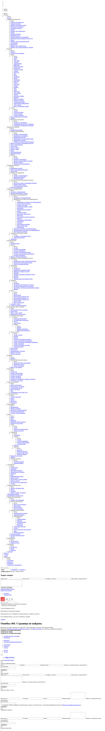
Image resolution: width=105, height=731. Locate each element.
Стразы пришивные (22, 441)
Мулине (16, 158)
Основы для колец (15, 376)
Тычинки (13, 491)
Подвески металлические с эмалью (23, 286)
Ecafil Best (16, 77)
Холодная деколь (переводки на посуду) (21, 38)
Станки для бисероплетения (18, 305)
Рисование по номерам (16, 26)
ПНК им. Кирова (18, 99)
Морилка (19, 520)
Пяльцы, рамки (14, 149)
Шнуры (16, 277)
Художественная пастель (17, 535)
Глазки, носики (18, 335)
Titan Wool (17, 91)
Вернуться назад (37, 629)
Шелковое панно (15, 35)
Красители (13, 401)
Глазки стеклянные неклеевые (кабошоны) (26, 342)
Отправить (4, 670)
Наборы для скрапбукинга (17, 31)
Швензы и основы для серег (22, 271)
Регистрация (8, 590)
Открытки (10, 551)
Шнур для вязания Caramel (21, 106)
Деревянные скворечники (24, 220)
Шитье (12, 417)
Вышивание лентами (20, 140)
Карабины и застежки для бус (22, 270)
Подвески (16, 283)
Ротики (16, 338)
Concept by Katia (18, 69)
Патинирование (21, 522)
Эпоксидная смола (15, 397)
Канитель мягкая (21, 454)
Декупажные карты (19, 237)
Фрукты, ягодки (15, 481)
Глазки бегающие (19, 346)
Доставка (6, 593)
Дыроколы (13, 469)
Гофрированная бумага (16, 476)
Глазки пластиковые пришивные (23, 340)
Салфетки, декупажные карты (22, 236)
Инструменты (14, 541)
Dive (15, 74)
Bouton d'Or (17, 68)
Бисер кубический (19, 302)
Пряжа (15, 57)
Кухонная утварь (21, 212)
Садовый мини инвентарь (21, 320)
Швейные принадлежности (18, 422)
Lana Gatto (17, 84)
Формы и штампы (15, 408)
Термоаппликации (19, 461)
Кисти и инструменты (20, 504)
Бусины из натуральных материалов (24, 254)
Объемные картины (16, 28)
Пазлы (12, 40)
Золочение (20, 523)
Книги (12, 548)
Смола (12, 398)
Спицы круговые (18, 112)
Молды (12, 399)
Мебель (19, 327)
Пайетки (16, 445)
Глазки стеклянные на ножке (22, 345)
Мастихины (17, 506)
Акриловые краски (19, 514)
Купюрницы (20, 227)
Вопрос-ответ (8, 595)
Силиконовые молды (16, 388)
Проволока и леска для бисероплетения (25, 261)
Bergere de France (18, 66)
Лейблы (12, 457)
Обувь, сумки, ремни (16, 312)
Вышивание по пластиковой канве (23, 138)
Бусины (16, 248)
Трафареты (13, 239)
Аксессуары (13, 146)
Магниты (13, 473)
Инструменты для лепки (17, 386)
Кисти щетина (18, 507)
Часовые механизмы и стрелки (19, 193)
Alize (15, 59)
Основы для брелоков (16, 373)
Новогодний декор (22, 225)
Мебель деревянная (22, 329)
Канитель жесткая (22, 451)
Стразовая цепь (21, 444)
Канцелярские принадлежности (26, 217)
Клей (11, 475)
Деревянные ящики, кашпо (24, 206)
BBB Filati (16, 65)
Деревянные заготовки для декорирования (29, 202)
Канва (12, 150)
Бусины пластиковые (20, 249)
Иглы (12, 419)
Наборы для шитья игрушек (18, 25)
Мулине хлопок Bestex (20, 159)
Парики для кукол (15, 352)
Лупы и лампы (14, 147)
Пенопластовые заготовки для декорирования (27, 230)
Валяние (12, 358)
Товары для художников (17, 500)
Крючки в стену (14, 542)
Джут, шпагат (17, 105)
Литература (13, 547)
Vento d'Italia (17, 93)
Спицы (16, 110)
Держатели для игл (19, 364)
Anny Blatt (17, 60)
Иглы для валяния (19, 366)
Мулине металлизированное (22, 164)
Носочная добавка (19, 96)
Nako (15, 88)
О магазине (10, 560)
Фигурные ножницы (16, 470)
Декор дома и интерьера (24, 203)
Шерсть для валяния (16, 367)
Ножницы (13, 420)
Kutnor (15, 82)
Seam (15, 90)
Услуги (6, 652)
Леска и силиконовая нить (21, 264)
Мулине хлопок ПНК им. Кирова (23, 161)
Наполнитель (14, 348)
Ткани (15, 427)
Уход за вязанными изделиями (18, 116)
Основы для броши (15, 377)
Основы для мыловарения (17, 413)
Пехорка (16, 97)
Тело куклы (13, 349)
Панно (19, 211)
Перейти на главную (13, 629)
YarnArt (16, 94)
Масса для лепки (15, 389)
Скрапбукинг (14, 467)
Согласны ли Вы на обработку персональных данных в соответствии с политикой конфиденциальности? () (42, 705)
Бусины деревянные (19, 251)
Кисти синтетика (18, 509)
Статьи (6, 554)
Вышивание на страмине (21, 136)
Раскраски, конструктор (23, 214)
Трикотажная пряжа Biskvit (21, 103)
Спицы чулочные (19, 115)
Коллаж (12, 29)
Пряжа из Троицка (19, 100)
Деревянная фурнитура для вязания (24, 124)
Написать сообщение (6, 587)
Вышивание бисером (16, 168)
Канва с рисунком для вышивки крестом (21, 143)
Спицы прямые (18, 113)
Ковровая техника (15, 153)
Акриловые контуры (19, 526)
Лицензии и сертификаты (14, 565)
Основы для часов (22, 205)
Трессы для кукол (15, 354)
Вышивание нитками (16, 130)
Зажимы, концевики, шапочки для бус (24, 274)
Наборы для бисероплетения (18, 256)
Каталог (9, 18)
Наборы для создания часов (18, 46)
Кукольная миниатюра (20, 318)
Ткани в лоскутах (19, 430)
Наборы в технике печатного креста (24, 141)
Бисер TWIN (17, 301)
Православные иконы (20, 184)
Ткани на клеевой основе (21, 429)
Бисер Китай (17, 295)
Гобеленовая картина (13, 494)
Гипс (11, 391)
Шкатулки (20, 215)
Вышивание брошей (19, 177)
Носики (16, 336)
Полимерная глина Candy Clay (19, 392)
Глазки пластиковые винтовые (22, 339)
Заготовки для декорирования (22, 197)
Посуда (16, 321)
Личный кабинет (5, 589)
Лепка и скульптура (16, 385)
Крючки (12, 118)
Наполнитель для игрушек (17, 314)
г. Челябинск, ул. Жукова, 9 (18, 569)
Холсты (12, 537)
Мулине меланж (18, 162)
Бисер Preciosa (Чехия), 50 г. (21, 299)
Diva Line (16, 72)
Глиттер (12, 484)
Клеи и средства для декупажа (22, 529)
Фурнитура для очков (16, 374)
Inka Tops (16, 81)
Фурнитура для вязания (20, 122)
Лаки (15, 531)
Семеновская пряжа (19, 102)
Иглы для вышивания (16, 144)
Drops (15, 75)
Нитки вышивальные (16, 187)
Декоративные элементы (24, 209)
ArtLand (16, 62)
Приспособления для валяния (22, 363)
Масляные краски (19, 532)
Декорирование (21, 519)
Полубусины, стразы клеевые (18, 479)
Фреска (12, 32)
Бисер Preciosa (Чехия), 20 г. (21, 296)
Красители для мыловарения (18, 410)
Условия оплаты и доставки (11, 636)
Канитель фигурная (22, 453)
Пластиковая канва (15, 152)
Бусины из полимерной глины (22, 252)
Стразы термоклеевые (23, 442)
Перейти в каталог (24, 629)
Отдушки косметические (17, 411)
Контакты (10, 562)
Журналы (13, 550)
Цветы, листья (14, 478)
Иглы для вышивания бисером (19, 169)
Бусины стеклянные (19, 255)
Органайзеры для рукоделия (15, 495)
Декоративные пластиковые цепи (23, 279)
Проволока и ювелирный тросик (23, 262)
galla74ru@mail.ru (9, 660)
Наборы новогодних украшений (19, 37)
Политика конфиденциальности (13, 642)
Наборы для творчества (17, 22)
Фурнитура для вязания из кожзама (23, 125)
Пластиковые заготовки (20, 231)
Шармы (16, 289)
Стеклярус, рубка (15, 304)
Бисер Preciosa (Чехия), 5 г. (21, 298)
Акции (6, 556)
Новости (6, 553)
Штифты (16, 273)
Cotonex (16, 71)
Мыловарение (14, 407)
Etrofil (15, 78)
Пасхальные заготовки (23, 224)
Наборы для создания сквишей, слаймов (21, 47)
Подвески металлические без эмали (24, 284)
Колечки (16, 276)
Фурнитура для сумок (16, 380)
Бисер (15, 293)
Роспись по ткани (15, 534)
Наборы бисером (18, 178)
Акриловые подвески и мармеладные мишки (26, 287)
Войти (2, 590)
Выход (12, 589)
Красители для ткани (16, 456)
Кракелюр (20, 525)
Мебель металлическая (23, 330)
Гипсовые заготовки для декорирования (25, 228)
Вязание (12, 52)
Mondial (16, 87)
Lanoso (16, 85)
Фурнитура (17, 268)
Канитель (19, 450)
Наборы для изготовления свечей (19, 41)
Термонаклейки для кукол (17, 351)
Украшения (20, 221)
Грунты (16, 528)
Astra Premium (18, 63)
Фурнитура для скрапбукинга (18, 482)
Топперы (19, 223)
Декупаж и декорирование (17, 192)
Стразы (19, 439)
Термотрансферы (18, 463)
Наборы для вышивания (20, 134)
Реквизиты (10, 563)
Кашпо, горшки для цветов (18, 492)
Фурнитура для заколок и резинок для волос (22, 379)
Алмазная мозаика (15, 23)
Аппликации (14, 43)
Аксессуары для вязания (17, 53)
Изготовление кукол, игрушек (18, 310)
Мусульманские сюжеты (20, 186)
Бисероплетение (15, 243)
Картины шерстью (15, 34)
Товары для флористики (17, 488)
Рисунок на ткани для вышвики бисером (25, 183)
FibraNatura (17, 80)
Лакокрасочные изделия (20, 513)
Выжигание (13, 44)
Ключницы (20, 208)
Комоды (19, 218)
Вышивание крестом (19, 137)
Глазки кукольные (19, 343)
